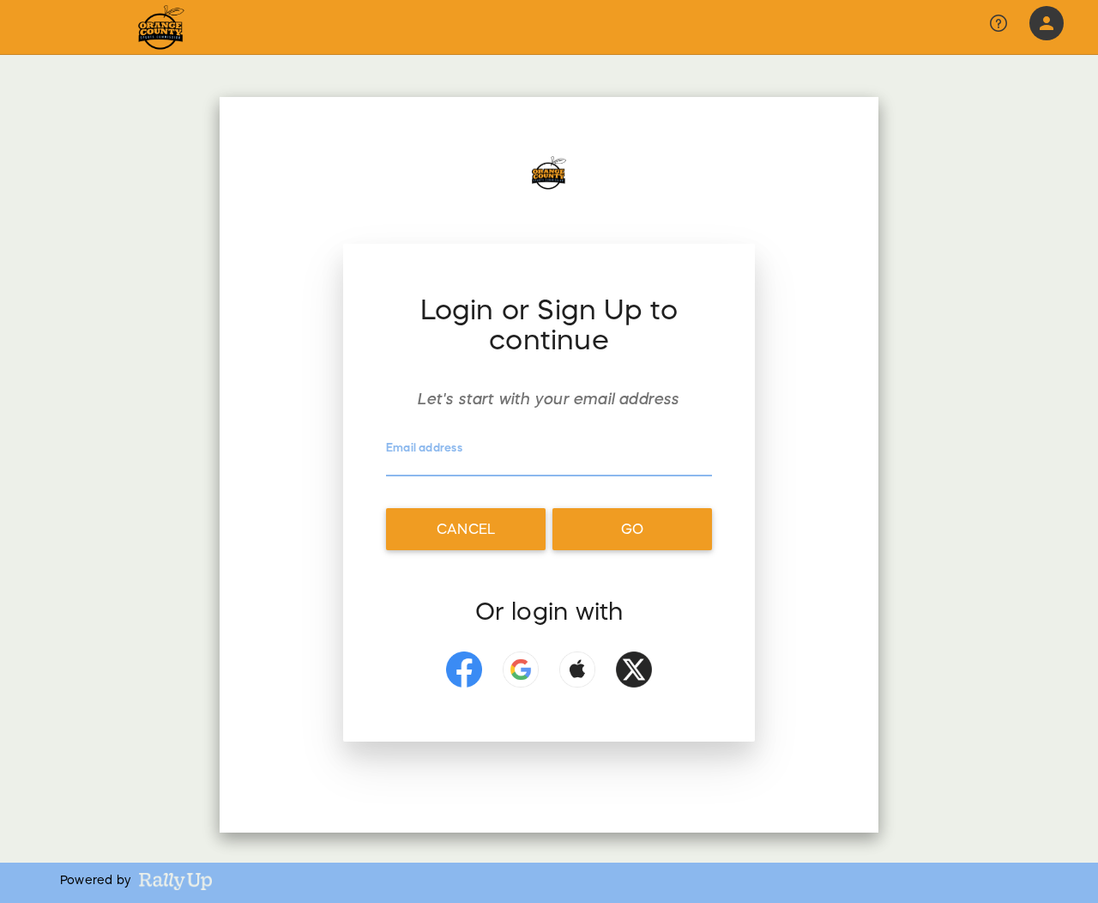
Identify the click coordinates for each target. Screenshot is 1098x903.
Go (632, 529)
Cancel (466, 529)
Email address (424, 448)
